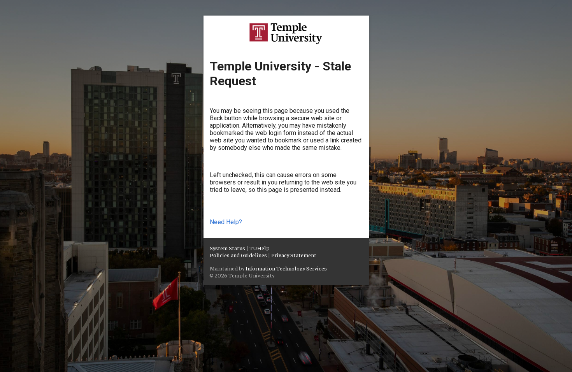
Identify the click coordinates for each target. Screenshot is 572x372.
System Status (227, 247)
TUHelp (259, 247)
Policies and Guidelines (238, 254)
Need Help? (226, 222)
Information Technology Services (286, 268)
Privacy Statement (293, 254)
